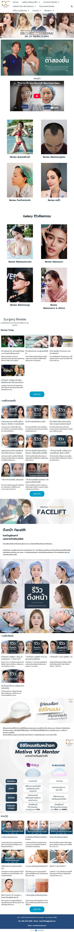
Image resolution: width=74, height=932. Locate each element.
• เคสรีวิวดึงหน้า (7, 635)
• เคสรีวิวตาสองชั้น (8, 400)
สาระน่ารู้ (4, 816)
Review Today (7, 330)
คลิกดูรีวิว (37, 78)
